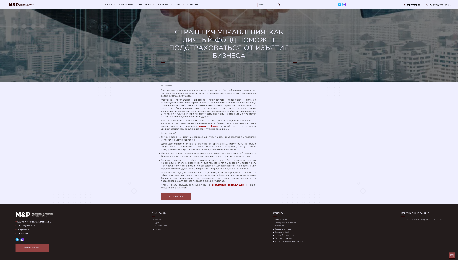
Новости (157, 219)
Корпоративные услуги (285, 223)
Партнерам (163, 4)
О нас (177, 4)
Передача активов (283, 229)
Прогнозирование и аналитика (289, 241)
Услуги (108, 4)
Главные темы (125, 4)
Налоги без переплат (284, 235)
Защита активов (282, 219)
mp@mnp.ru (23, 230)
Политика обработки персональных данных (422, 219)
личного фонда (208, 126)
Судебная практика (283, 238)
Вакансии (157, 229)
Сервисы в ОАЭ (282, 232)
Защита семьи (281, 226)
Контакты (192, 4)
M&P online (145, 4)
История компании (161, 226)
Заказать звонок (31, 248)
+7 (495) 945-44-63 (440, 5)
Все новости (175, 196)
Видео (156, 223)
